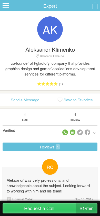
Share (95, 5)
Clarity (9, 199)
